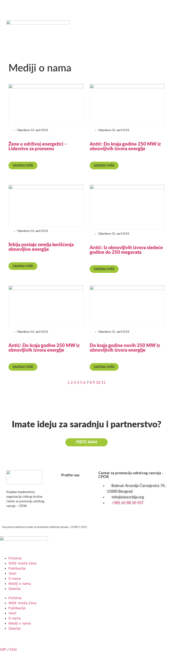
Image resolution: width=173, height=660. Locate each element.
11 (103, 383)
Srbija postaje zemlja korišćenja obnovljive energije (41, 247)
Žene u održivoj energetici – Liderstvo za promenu (37, 146)
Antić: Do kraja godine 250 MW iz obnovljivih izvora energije (125, 146)
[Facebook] (6, 6)
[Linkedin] (22, 6)
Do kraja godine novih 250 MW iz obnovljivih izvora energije (125, 348)
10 (98, 383)
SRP (3, 649)
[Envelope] (54, 6)
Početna (15, 558)
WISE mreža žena (22, 563)
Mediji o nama (19, 583)
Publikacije (17, 568)
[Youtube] (38, 6)
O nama (14, 578)
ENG (13, 649)
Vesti (12, 573)
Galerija (14, 588)
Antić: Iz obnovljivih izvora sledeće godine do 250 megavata (126, 250)
